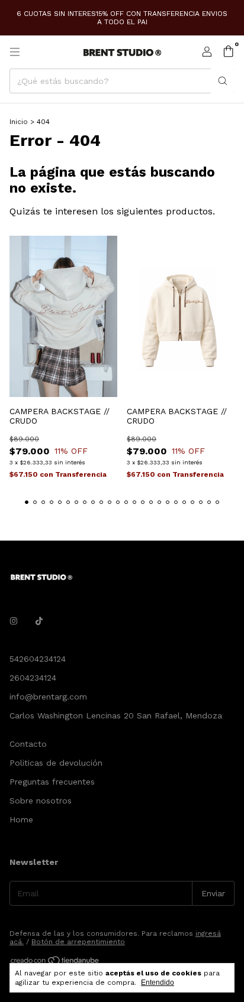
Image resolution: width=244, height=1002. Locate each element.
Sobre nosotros (40, 800)
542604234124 (37, 658)
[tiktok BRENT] (39, 621)
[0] (228, 52)
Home (21, 819)
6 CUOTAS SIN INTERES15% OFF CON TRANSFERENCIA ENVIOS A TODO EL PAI (122, 17)
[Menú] (14, 52)
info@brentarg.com (48, 696)
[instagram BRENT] (13, 621)
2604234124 (32, 677)
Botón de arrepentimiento (78, 942)
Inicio (18, 122)
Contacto (28, 744)
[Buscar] (223, 81)
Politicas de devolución (55, 762)
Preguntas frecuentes (52, 781)
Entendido (157, 982)
